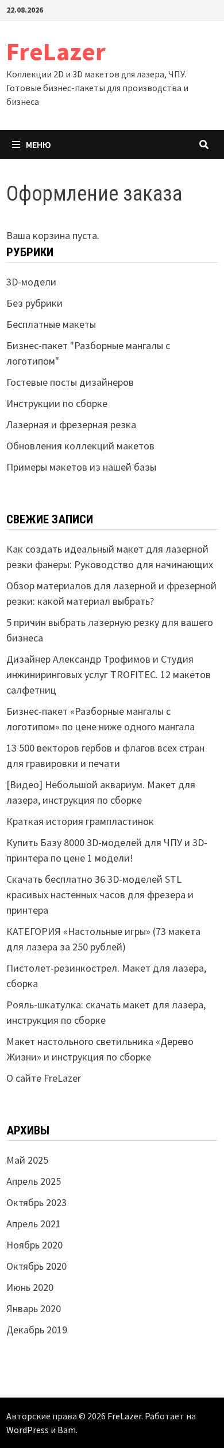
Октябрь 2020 (36, 1266)
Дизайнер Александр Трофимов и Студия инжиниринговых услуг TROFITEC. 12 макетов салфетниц (108, 674)
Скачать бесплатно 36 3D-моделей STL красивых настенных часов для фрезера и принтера (100, 894)
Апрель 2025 (33, 1181)
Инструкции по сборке (56, 403)
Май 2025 (27, 1160)
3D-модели (31, 281)
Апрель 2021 (33, 1223)
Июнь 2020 (29, 1287)
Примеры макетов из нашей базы (81, 466)
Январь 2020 (33, 1308)
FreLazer (56, 51)
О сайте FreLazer (43, 1078)
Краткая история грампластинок (80, 821)
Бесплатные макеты (51, 324)
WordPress (27, 1429)
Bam (66, 1429)
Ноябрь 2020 (34, 1244)
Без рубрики (34, 303)
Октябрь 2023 (36, 1202)
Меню (38, 144)
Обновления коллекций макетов (80, 445)
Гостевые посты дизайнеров (70, 382)
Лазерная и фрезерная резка (71, 424)
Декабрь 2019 (36, 1329)
